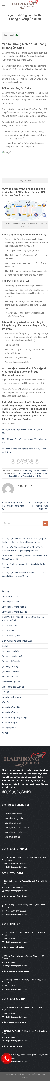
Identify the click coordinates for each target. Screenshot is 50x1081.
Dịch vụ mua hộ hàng (11, 635)
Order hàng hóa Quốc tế (13, 687)
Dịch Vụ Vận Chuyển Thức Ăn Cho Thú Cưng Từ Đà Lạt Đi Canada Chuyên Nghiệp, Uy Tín (24, 540)
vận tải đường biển (34, 473)
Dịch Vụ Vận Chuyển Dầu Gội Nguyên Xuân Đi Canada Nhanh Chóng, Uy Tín (23, 574)
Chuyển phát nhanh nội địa (14, 607)
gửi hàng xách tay (10, 666)
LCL (17, 473)
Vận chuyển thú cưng (11, 697)
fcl (14, 473)
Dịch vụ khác (8, 630)
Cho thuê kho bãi (10, 596)
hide (16, 35)
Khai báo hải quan (10, 676)
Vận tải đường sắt (10, 722)
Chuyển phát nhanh (10, 601)
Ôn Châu (22, 473)
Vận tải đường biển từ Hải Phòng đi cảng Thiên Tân (37, 506)
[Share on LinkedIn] (37, 461)
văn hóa (5, 702)
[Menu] (3, 4)
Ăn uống (5, 591)
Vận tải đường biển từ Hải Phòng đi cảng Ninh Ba (13, 506)
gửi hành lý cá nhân (10, 671)
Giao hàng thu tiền (10, 651)
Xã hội (5, 733)
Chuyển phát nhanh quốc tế (14, 612)
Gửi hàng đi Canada (11, 661)
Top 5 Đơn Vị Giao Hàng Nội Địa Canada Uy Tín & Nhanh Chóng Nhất (24, 557)
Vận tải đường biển (28, 471)
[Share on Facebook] (18, 461)
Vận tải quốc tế (42, 471)
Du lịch (5, 646)
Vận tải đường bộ (10, 712)
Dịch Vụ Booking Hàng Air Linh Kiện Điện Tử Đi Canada (23, 566)
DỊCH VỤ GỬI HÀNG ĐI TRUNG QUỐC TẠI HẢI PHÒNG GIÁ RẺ (23, 619)
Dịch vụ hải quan (9, 625)
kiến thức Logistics (11, 682)
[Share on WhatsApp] (13, 461)
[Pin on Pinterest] (32, 461)
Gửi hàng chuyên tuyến (12, 656)
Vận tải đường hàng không (14, 717)
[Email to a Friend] (27, 461)
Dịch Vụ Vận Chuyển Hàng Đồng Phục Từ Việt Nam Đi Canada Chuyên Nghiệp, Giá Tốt (23, 549)
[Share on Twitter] (22, 461)
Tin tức (5, 692)
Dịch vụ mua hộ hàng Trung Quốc (17, 641)
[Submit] (45, 523)
